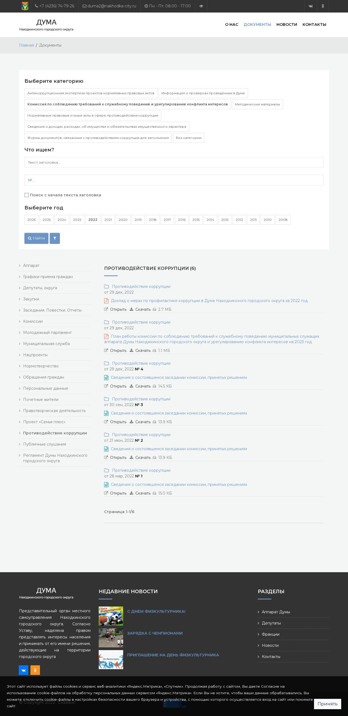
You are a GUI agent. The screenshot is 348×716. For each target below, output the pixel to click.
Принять (328, 703)
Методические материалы (257, 104)
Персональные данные (45, 388)
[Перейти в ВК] (310, 6)
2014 (210, 220)
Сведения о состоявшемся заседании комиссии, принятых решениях (179, 377)
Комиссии (33, 321)
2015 (196, 220)
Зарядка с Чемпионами (155, 633)
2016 (181, 220)
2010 (268, 220)
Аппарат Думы (276, 612)
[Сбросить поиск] (55, 238)
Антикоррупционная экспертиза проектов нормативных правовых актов (90, 93)
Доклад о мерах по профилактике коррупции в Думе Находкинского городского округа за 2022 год (209, 300)
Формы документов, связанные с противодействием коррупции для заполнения (98, 138)
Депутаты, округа (40, 287)
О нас (231, 24)
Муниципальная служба (46, 343)
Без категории (188, 138)
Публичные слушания (44, 444)
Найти (38, 238)
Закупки (31, 299)
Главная (26, 45)
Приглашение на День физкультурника (173, 655)
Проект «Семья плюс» (44, 421)
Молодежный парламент (47, 332)
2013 (225, 220)
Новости (286, 24)
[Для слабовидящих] (201, 6)
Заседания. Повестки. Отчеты (52, 310)
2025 (47, 220)
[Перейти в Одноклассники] (323, 6)
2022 (92, 220)
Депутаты (271, 623)
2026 (31, 220)
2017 (167, 220)
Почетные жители (40, 399)
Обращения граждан (43, 377)
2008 (283, 220)
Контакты (314, 24)
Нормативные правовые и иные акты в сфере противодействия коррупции (92, 115)
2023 (77, 220)
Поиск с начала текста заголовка (65, 195)
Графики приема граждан (48, 276)
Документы (257, 24)
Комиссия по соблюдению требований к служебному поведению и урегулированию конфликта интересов (127, 104)
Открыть (118, 309)
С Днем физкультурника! (156, 611)
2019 (138, 220)
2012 (239, 220)
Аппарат (31, 265)
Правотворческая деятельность (54, 410)
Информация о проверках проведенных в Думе (203, 93)
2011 (253, 220)
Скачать (143, 309)
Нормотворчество (41, 366)
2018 (153, 220)
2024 (62, 220)
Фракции (270, 634)
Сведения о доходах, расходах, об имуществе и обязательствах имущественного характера (106, 126)
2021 (108, 220)
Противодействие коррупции (140, 286)
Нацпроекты (35, 354)
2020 (123, 220)
